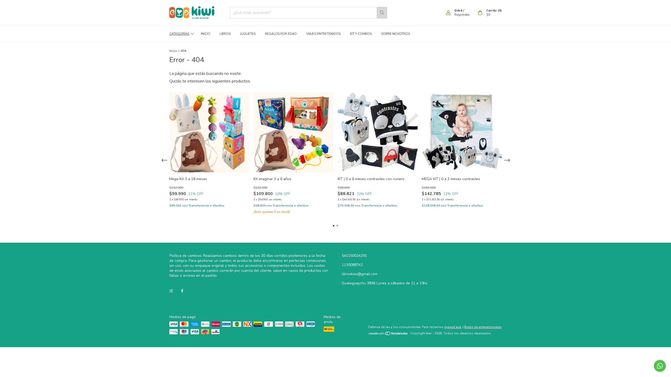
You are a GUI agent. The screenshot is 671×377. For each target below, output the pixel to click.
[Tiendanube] (388, 334)
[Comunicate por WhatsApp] (660, 366)
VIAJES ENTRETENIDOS (323, 34)
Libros (225, 34)
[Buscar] (382, 13)
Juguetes (248, 34)
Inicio (205, 34)
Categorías (179, 34)
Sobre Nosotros (395, 34)
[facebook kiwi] (182, 291)
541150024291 (354, 255)
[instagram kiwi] (171, 291)
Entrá (458, 10)
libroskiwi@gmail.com (360, 273)
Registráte (461, 15)
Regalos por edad (281, 34)
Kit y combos (361, 34)
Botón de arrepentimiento (483, 327)
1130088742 (352, 264)
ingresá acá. (453, 327)
